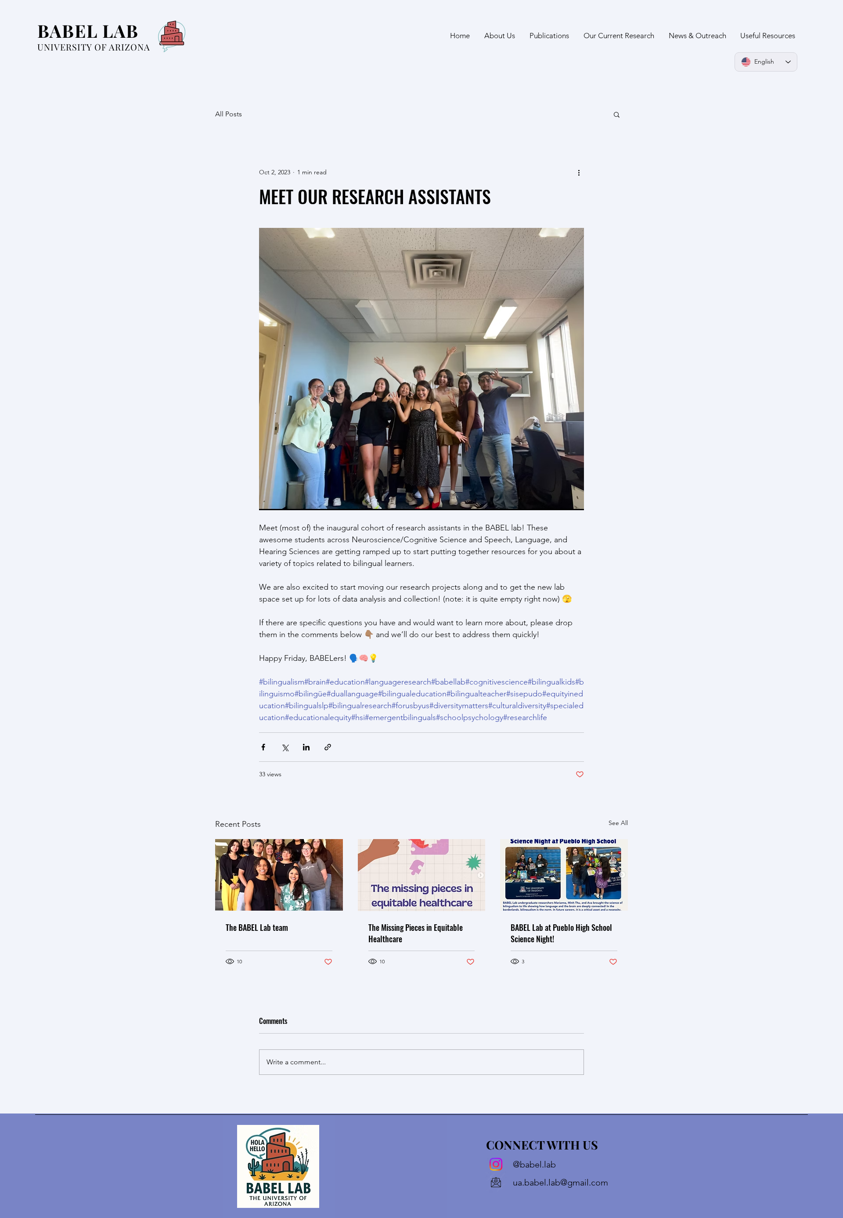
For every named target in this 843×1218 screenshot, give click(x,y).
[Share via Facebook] (263, 747)
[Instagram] (495, 1164)
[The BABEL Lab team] (279, 875)
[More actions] (578, 172)
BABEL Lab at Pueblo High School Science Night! (561, 933)
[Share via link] (328, 747)
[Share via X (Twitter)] (285, 747)
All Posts (228, 114)
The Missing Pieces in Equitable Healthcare (415, 933)
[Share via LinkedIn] (306, 747)
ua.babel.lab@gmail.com (560, 1182)
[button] (616, 114)
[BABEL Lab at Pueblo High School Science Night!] (564, 875)
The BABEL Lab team (257, 927)
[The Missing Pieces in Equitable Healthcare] (422, 875)
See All (618, 823)
